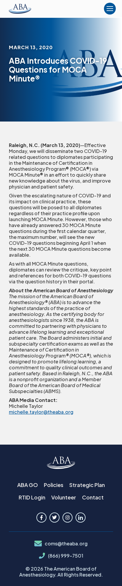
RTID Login (32, 497)
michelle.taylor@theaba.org (41, 412)
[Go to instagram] (67, 517)
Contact (93, 497)
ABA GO (27, 484)
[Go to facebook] (41, 517)
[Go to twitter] (54, 517)
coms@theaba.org (66, 544)
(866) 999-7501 (65, 556)
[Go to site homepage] (61, 463)
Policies (53, 484)
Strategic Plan (87, 484)
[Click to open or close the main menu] (110, 8)
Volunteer (63, 497)
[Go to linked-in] (81, 517)
